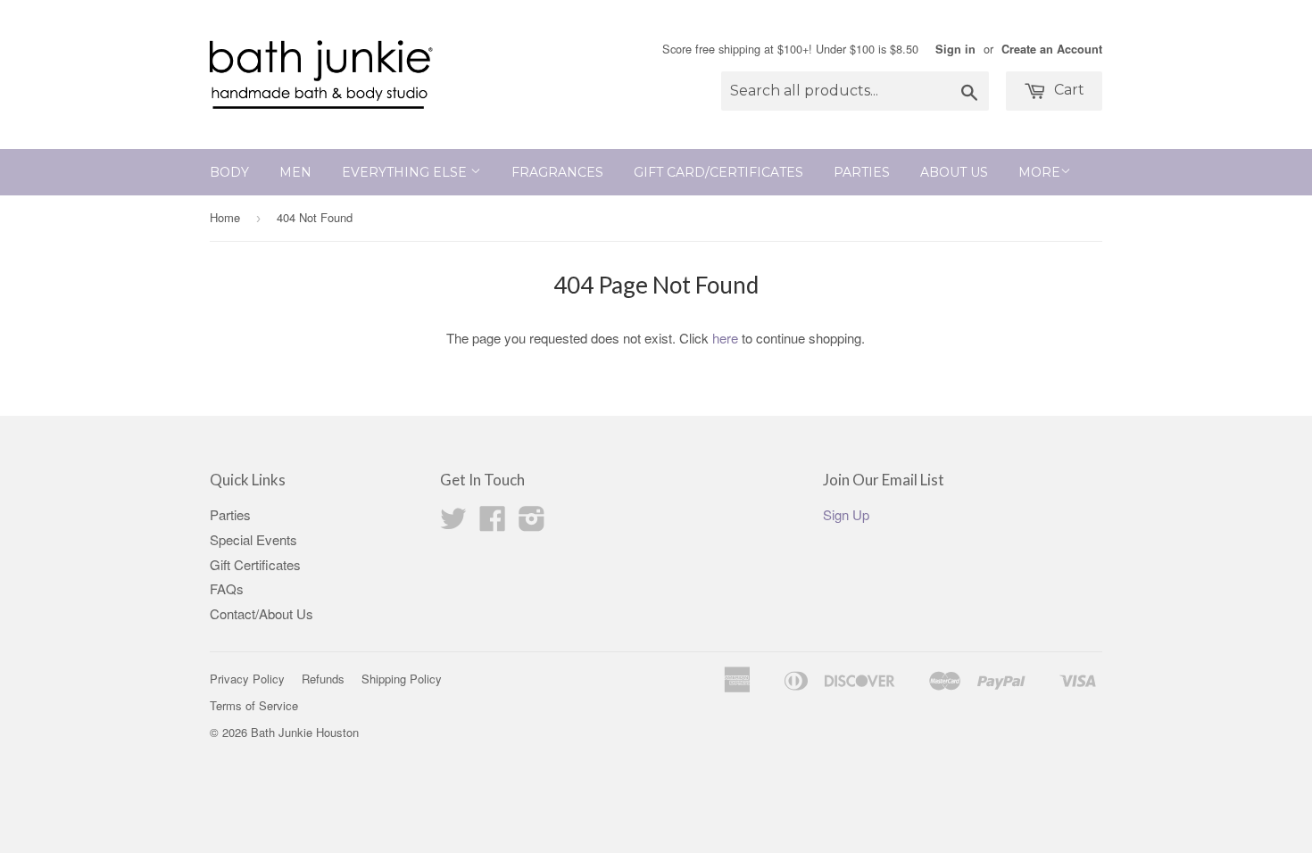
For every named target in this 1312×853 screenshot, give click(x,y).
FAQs (227, 588)
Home (225, 217)
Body (229, 172)
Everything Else (406, 172)
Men (295, 172)
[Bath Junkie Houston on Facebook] (492, 523)
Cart (1067, 89)
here (725, 337)
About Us (954, 172)
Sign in (955, 49)
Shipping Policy (401, 678)
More (1039, 172)
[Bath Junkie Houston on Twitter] (453, 523)
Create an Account (1051, 49)
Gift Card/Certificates (718, 172)
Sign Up (846, 514)
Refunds (323, 678)
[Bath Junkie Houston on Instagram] (532, 523)
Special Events (253, 539)
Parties (862, 172)
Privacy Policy (247, 678)
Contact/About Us (261, 613)
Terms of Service (254, 705)
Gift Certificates (255, 564)
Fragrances (557, 172)
